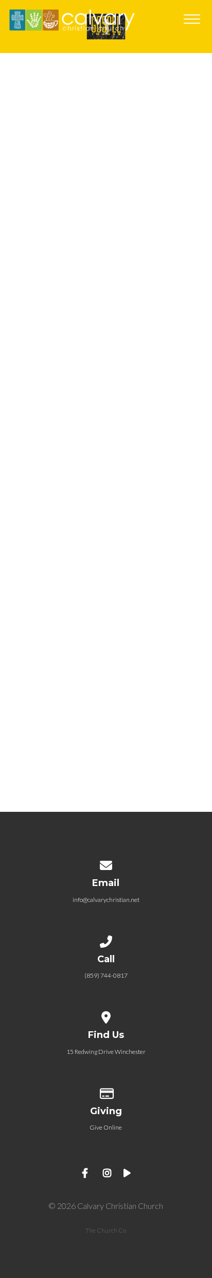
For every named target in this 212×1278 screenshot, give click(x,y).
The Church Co (105, 1230)
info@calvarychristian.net (106, 900)
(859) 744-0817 (106, 975)
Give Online (106, 1127)
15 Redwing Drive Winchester (106, 1051)
